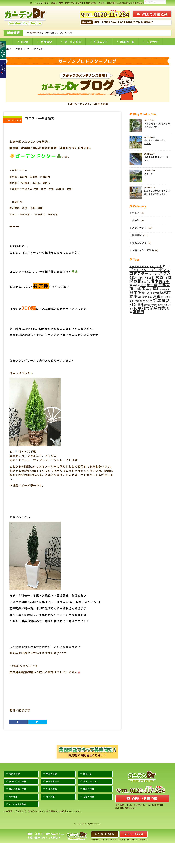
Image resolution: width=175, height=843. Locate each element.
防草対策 (141, 308)
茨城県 (147, 304)
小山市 (139, 288)
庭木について (139, 242)
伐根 (138, 281)
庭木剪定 (137, 292)
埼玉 (143, 285)
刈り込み (148, 174)
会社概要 (46, 42)
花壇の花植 (88, 796)
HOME (8, 49)
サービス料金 (72, 42)
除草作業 (158, 308)
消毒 (157, 296)
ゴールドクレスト (36, 49)
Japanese (151, 2)
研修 (131, 301)
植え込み (87, 774)
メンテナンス (139, 227)
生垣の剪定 (51, 774)
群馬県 (159, 300)
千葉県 (136, 285)
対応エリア (101, 42)
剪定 (162, 281)
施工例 (135, 212)
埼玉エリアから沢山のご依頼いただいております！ (157, 193)
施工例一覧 (127, 42)
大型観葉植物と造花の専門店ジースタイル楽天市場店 (45, 647)
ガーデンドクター (149, 268)
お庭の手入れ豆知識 (143, 250)
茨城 (140, 304)
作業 (144, 282)
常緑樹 (149, 289)
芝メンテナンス (90, 781)
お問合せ (152, 42)
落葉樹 (160, 305)
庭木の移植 (88, 789)
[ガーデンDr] (25, 17)
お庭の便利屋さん (139, 266)
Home (24, 42)
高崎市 (138, 311)
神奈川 (138, 301)
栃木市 (165, 292)
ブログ (19, 49)
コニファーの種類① (39, 118)
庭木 (156, 288)
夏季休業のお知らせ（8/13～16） (56, 32)
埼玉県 (152, 285)
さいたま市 (156, 266)
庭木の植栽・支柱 (17, 789)
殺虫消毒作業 (52, 781)
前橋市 (152, 281)
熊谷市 (163, 297)
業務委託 (137, 235)
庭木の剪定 (165, 289)
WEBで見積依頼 (155, 14)
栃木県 (135, 296)
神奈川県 (147, 300)
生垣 (169, 297)
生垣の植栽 (51, 789)
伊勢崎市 (159, 277)
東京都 (156, 293)
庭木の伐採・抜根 (17, 781)
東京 (149, 293)
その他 (135, 220)
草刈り (154, 305)
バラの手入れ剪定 (17, 804)
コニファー (154, 274)
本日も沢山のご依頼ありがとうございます (157, 125)
